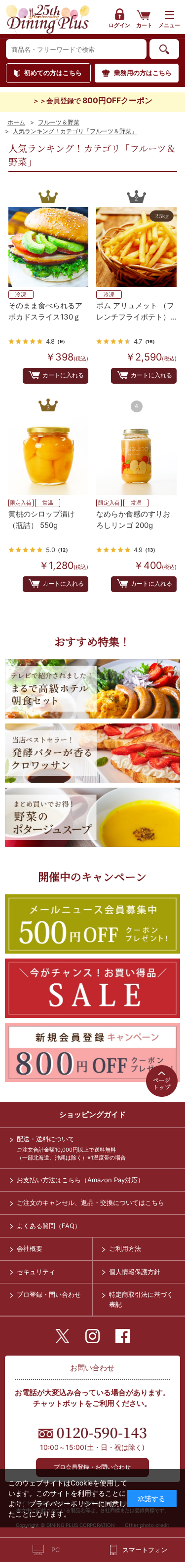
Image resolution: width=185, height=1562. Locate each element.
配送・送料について (45, 1139)
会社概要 (29, 1248)
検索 (164, 49)
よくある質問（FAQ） (49, 1226)
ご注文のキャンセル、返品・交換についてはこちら (90, 1202)
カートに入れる (63, 375)
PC (55, 1550)
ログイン (119, 25)
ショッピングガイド (92, 1114)
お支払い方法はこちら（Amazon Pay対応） (80, 1180)
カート (144, 25)
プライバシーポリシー (63, 1503)
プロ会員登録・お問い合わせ (92, 1467)
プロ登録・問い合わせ (49, 1294)
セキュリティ (36, 1272)
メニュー (169, 25)
